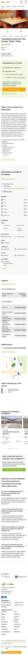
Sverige (3, 614)
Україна (16, 619)
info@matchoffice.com (6, 591)
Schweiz (16, 616)
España (3, 634)
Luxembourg (4, 629)
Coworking (14, 6)
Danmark (3, 611)
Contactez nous (19, 605)
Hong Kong (17, 624)
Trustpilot (3, 99)
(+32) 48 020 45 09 (6, 593)
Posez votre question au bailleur (14, 74)
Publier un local (19, 602)
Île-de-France (21, 6)
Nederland (4, 624)
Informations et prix (10, 71)
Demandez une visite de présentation (15, 77)
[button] (5, 390)
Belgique (3, 626)
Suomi (3, 619)
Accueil (2, 6)
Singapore (17, 626)
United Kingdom (5, 631)
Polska (16, 621)
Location (8, 6)
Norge (3, 616)
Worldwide (17, 631)
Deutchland (4, 621)
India (15, 629)
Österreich (17, 614)
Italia (15, 611)
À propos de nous (6, 602)
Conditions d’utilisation (18, 642)
